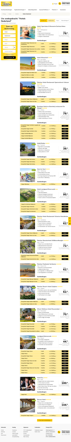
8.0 (34, 265)
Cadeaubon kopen (39, 430)
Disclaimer (25, 431)
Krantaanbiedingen (6, 9)
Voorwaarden (26, 435)
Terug (4, 14)
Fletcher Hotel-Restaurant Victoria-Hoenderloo (52, 217)
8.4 (34, 107)
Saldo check (37, 431)
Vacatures (63, 9)
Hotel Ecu (42, 378)
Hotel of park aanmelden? (15, 434)
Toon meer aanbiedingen (45, 420)
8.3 (34, 83)
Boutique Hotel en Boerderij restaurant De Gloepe (51, 107)
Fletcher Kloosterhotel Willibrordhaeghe (53, 240)
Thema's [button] (54, 9)
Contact (14, 431)
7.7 (34, 217)
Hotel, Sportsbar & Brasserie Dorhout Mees (51, 27)
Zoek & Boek (9, 57)
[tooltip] (56, 43)
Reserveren (3, 435)
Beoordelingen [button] (65, 20)
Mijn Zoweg (26, 436)
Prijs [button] (57, 20)
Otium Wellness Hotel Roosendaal (49, 309)
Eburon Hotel (44, 399)
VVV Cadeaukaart (27, 430)
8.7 (34, 400)
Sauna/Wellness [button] (44, 9)
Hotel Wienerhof (44, 57)
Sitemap (3, 431)
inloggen (55, 3)
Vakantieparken (32, 9)
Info (2, 433)
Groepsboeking (15, 436)
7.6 (34, 287)
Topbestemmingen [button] (19, 9)
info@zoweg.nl (49, 433)
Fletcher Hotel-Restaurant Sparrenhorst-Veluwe (53, 83)
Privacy (25, 433)
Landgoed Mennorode (47, 336)
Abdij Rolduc (43, 143)
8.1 (34, 27)
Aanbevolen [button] (51, 20)
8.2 (34, 241)
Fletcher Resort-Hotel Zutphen (49, 286)
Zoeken (17, 14)
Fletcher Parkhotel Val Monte (49, 264)
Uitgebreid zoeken (9, 54)
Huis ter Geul (43, 169)
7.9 (34, 58)
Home (10, 14)
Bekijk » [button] (65, 43)
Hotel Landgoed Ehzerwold (47, 189)
